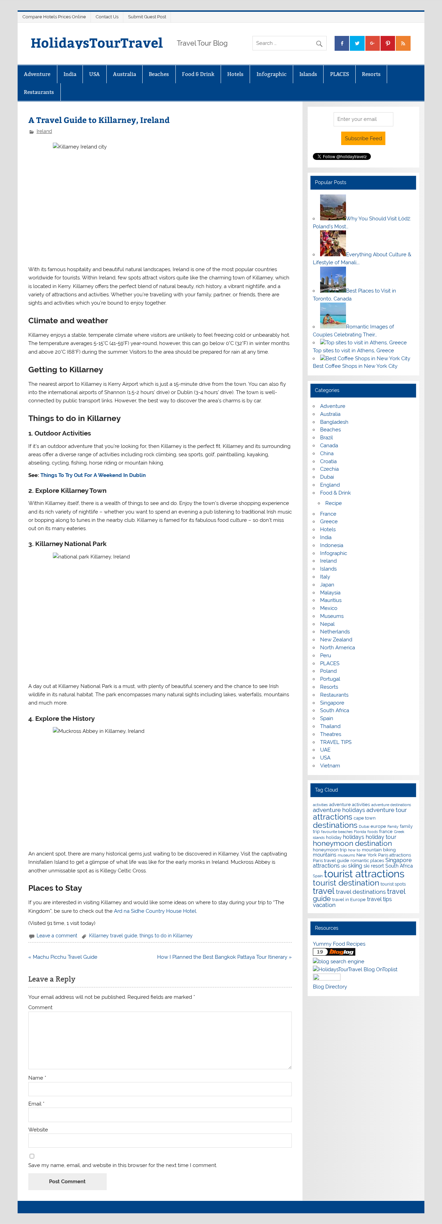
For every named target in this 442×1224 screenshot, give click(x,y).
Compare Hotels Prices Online (54, 16)
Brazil (326, 437)
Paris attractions (394, 855)
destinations (335, 825)
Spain (326, 718)
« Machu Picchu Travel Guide (62, 957)
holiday (334, 837)
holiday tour (381, 837)
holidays (353, 837)
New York (366, 855)
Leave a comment (57, 935)
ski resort (374, 866)
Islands (308, 74)
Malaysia (330, 593)
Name (37, 1078)
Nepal (327, 624)
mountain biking (379, 849)
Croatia (328, 461)
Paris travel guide (331, 860)
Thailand (330, 726)
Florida (360, 832)
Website (38, 1129)
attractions (332, 816)
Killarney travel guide (113, 935)
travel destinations (361, 891)
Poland (328, 671)
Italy (325, 577)
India (70, 74)
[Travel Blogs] (334, 954)
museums (346, 855)
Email (36, 1104)
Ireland (44, 131)
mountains (324, 855)
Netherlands (335, 632)
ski (344, 866)
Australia (124, 74)
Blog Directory (330, 987)
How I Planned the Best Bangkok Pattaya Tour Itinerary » (224, 957)
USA (94, 74)
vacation (324, 904)
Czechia (329, 469)
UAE (325, 750)
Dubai (327, 477)
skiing (355, 865)
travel (324, 891)
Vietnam (330, 766)
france (386, 831)
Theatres (330, 734)
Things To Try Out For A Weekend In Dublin (93, 475)
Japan (327, 585)
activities (320, 805)
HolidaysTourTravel (97, 42)
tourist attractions (364, 874)
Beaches (159, 74)
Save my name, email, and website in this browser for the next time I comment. (122, 1165)
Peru (325, 655)
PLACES (339, 74)
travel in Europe (349, 899)
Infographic (272, 74)
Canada (329, 445)
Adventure (37, 74)
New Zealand (336, 640)
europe (378, 826)
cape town (365, 818)
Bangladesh (334, 422)
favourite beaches (337, 832)
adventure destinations (391, 805)
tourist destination (346, 882)
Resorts (371, 74)
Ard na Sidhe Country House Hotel (155, 911)
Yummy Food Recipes (339, 944)
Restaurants (39, 92)
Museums (332, 616)
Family (392, 826)
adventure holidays (339, 809)
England (330, 485)
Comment (40, 1007)
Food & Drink (198, 74)
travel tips (379, 899)
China (327, 453)
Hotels (235, 74)
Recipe (333, 503)
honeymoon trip (330, 849)
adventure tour (386, 809)
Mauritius (331, 600)
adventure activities (349, 804)
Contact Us (107, 16)
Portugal (330, 679)
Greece (329, 521)
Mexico (328, 608)
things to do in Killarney (166, 935)
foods (372, 832)
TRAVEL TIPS (336, 742)
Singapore (332, 703)
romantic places (367, 860)
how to (354, 850)
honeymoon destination (352, 843)
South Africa (334, 710)
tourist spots (393, 884)
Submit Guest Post (147, 16)
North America (337, 647)
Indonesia (331, 545)
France (328, 514)
